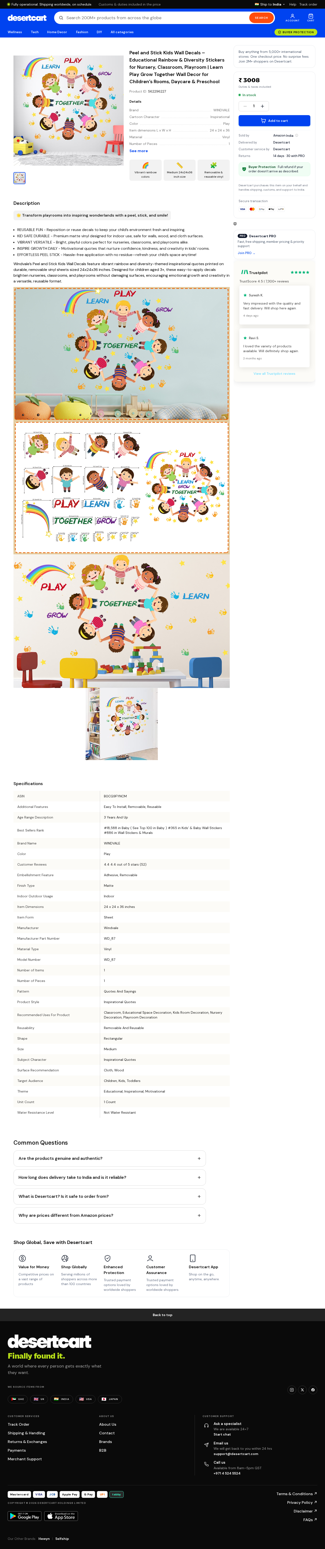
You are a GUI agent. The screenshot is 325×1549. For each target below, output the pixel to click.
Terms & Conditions (296, 1493)
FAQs (310, 1519)
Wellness (15, 32)
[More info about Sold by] (296, 135)
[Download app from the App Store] (61, 1516)
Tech (34, 32)
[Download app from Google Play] (24, 1516)
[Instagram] (291, 1390)
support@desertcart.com (236, 1454)
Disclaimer (305, 1511)
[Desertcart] (27, 18)
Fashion (82, 32)
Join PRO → (246, 253)
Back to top (162, 1315)
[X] (302, 1390)
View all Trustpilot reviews (274, 373)
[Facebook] (313, 1390)
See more (138, 150)
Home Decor (57, 32)
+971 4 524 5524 (227, 1473)
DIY (99, 32)
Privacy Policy (302, 1502)
